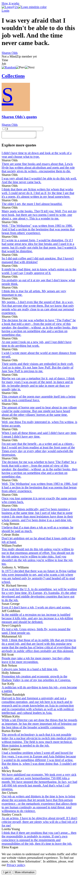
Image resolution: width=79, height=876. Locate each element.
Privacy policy (16, 865)
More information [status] (24, 872)
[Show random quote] (9, 67)
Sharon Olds (10, 53)
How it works (10, 3)
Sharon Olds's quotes (19, 117)
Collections (13, 76)
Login (5, 10)
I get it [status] (7, 872)
